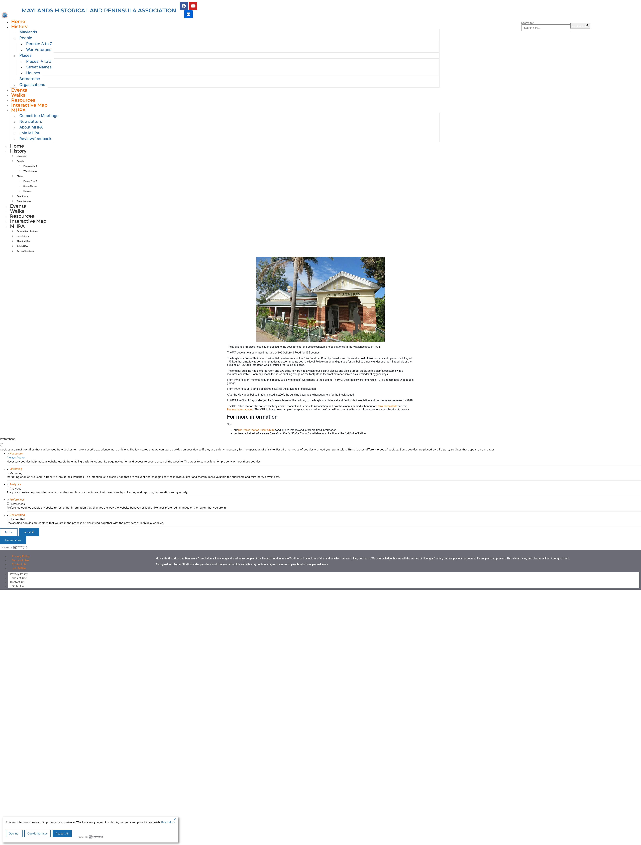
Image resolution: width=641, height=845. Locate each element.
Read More (168, 822)
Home (17, 146)
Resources (22, 216)
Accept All (62, 833)
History (19, 26)
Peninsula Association (240, 409)
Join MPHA (19, 568)
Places (25, 55)
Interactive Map (29, 105)
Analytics (15, 484)
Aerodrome (29, 78)
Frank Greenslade (386, 406)
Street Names (39, 67)
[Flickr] (188, 14)
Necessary (16, 453)
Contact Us (17, 582)
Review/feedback (35, 138)
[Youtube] (193, 6)
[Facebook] (184, 6)
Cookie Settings (37, 833)
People (25, 38)
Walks (17, 211)
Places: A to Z (39, 61)
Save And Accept (13, 540)
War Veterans (38, 49)
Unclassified (17, 515)
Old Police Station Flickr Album (256, 430)
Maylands (28, 32)
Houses (33, 73)
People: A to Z (39, 43)
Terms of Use (18, 578)
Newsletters (30, 121)
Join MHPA (29, 133)
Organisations (32, 84)
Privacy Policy (19, 574)
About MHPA (31, 127)
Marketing (16, 468)
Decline (13, 833)
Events (18, 206)
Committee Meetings (38, 115)
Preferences (17, 499)
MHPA (18, 110)
